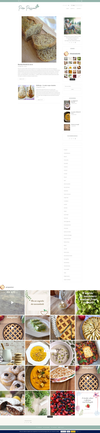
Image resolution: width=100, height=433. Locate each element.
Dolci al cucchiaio (67, 183)
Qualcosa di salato (67, 231)
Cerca (72, 89)
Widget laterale (67, 276)
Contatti (79, 8)
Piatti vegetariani (67, 221)
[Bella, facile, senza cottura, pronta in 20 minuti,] (74, 76)
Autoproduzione (67, 153)
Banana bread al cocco (25, 64)
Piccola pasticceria (67, 224)
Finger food (66, 197)
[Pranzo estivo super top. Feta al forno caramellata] (79, 67)
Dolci (65, 180)
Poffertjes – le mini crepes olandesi (46, 85)
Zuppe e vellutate (67, 279)
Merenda (65, 207)
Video (65, 272)
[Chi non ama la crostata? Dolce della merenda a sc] (79, 72)
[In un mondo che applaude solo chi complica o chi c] (70, 58)
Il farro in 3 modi (75, 124)
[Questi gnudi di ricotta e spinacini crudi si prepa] (70, 63)
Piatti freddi (66, 214)
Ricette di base (66, 242)
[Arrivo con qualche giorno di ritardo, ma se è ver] (66, 72)
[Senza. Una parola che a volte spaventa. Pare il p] (79, 63)
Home (67, 8)
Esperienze (66, 190)
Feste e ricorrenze (67, 194)
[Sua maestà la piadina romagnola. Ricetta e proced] (74, 72)
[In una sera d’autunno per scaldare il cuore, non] (70, 72)
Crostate (65, 173)
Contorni (65, 170)
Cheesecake (66, 160)
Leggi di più (40, 99)
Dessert (65, 177)
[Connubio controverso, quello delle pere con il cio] (66, 76)
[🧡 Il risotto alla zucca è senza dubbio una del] (70, 67)
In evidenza (66, 201)
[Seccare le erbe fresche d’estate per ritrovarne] (70, 76)
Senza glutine (66, 259)
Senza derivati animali (68, 255)
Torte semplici (66, 269)
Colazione (66, 166)
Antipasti (65, 149)
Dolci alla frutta (67, 187)
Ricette (72, 8)
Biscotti (65, 156)
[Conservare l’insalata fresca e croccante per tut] (79, 58)
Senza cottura (66, 252)
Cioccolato (66, 163)
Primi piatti (66, 228)
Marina (25, 66)
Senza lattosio (66, 262)
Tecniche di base (67, 265)
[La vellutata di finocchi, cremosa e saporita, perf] (74, 67)
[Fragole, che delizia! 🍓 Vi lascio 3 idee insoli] (79, 76)
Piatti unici (66, 218)
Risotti (65, 245)
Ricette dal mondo (67, 238)
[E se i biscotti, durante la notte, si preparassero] (66, 58)
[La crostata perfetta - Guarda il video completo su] (66, 63)
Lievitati (65, 204)
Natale (65, 211)
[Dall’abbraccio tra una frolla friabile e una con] (74, 63)
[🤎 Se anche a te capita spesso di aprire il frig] (66, 67)
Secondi (65, 248)
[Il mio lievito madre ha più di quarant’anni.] (74, 58)
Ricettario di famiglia (68, 235)
